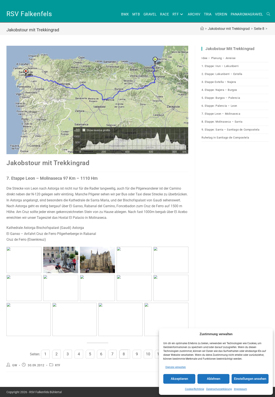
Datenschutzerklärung (219, 389)
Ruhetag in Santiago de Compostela (225, 137)
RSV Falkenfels (29, 14)
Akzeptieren (179, 379)
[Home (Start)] (202, 29)
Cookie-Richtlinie (194, 389)
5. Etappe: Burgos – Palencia (221, 97)
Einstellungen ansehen (250, 379)
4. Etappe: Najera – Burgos (219, 89)
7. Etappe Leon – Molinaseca (221, 113)
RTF (58, 365)
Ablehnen (213, 379)
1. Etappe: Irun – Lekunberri (220, 66)
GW (14, 365)
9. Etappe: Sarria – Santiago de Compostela (230, 129)
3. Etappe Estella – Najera (219, 82)
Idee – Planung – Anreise (218, 58)
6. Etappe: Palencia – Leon (219, 105)
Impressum (240, 389)
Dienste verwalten (175, 367)
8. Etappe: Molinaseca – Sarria (222, 121)
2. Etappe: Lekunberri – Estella (222, 74)
